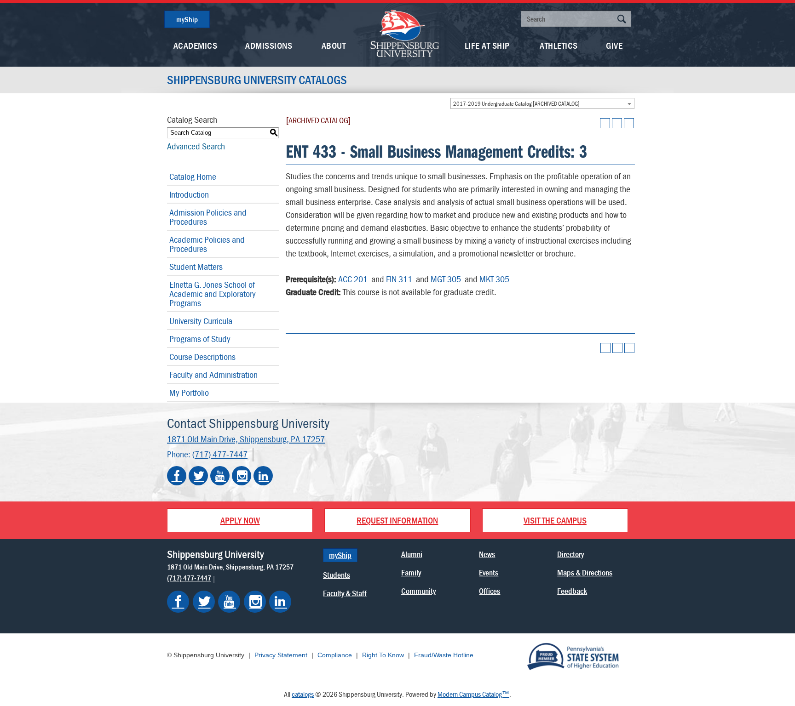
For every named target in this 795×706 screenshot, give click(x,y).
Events (488, 572)
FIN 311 (399, 279)
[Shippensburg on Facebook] (178, 602)
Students (336, 574)
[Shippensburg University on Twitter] (198, 475)
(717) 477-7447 (220, 454)
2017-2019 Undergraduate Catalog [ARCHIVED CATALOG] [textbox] (516, 104)
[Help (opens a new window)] (629, 123)
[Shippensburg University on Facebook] (176, 475)
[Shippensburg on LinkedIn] (280, 602)
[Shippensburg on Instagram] (255, 602)
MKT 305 (494, 279)
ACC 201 (353, 279)
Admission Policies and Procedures (208, 216)
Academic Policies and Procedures (207, 243)
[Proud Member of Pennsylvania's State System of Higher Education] (573, 655)
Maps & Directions (584, 572)
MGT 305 (446, 279)
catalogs (303, 694)
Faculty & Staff (345, 593)
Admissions (268, 45)
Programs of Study (199, 338)
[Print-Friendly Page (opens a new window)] (617, 123)
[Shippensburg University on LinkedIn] (263, 475)
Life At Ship (487, 45)
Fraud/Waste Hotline (443, 655)
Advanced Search (196, 146)
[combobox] (542, 103)
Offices (489, 591)
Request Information (397, 520)
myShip (187, 19)
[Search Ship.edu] (621, 19)
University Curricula (200, 320)
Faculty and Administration (213, 374)
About (334, 45)
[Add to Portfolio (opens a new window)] (605, 123)
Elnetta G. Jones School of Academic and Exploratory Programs (212, 293)
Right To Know (383, 655)
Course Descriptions (202, 356)
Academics (195, 45)
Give (614, 45)
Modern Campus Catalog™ (473, 694)
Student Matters (196, 266)
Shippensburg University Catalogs (257, 80)
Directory (570, 554)
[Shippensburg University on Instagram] (241, 475)
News (487, 554)
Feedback (572, 591)
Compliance (334, 655)
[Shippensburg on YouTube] (229, 602)
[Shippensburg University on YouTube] (220, 475)
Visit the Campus (555, 520)
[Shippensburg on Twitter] (204, 602)
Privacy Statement (280, 655)
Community (418, 591)
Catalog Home (192, 176)
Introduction (189, 194)
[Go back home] (404, 32)
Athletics (559, 45)
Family (411, 572)
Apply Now (240, 520)
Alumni (411, 554)
